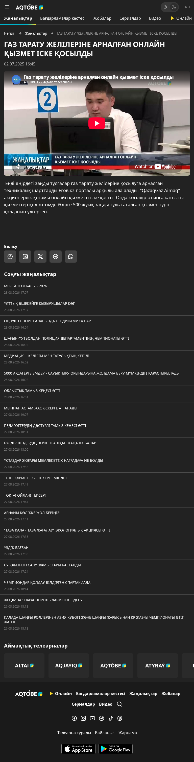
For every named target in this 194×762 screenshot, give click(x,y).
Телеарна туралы (74, 732)
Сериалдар (130, 18)
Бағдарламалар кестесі (62, 18)
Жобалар (102, 18)
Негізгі (9, 33)
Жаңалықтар (18, 18)
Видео (155, 18)
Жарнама (127, 732)
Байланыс (104, 732)
